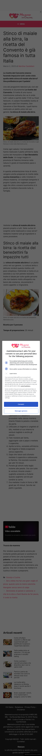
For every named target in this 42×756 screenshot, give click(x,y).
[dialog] (21, 378)
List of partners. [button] (25, 386)
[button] (21, 373)
